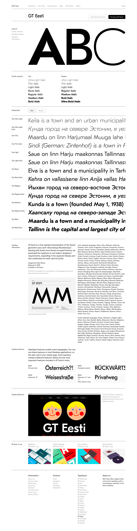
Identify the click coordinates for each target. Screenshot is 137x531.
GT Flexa (81, 503)
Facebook (56, 485)
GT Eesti (81, 516)
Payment (31, 488)
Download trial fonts (98, 17)
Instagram (56, 481)
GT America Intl (83, 492)
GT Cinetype (82, 519)
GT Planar (81, 497)
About (78, 6)
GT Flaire (81, 488)
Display (41, 111)
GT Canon (81, 481)
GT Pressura (82, 494)
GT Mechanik (82, 479)
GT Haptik (81, 521)
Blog (61, 6)
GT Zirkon (81, 508)
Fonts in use (32, 492)
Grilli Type (15, 6)
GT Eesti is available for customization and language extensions (50, 271)
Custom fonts (33, 481)
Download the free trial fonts (38, 273)
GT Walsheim (82, 512)
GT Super (81, 510)
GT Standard (82, 485)
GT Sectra (81, 523)
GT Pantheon (82, 490)
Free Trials (41, 6)
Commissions (52, 6)
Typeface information (16, 38)
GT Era (80, 483)
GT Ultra (81, 499)
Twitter (55, 483)
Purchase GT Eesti (117, 17)
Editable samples (18, 34)
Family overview (17, 31)
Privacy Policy (33, 494)
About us (31, 479)
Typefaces (31, 6)
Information (69, 6)
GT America (82, 514)
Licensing (31, 485)
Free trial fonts (33, 490)
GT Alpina (81, 505)
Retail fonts (32, 483)
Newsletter (57, 488)
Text (31, 111)
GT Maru (81, 501)
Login (123, 6)
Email (55, 479)
